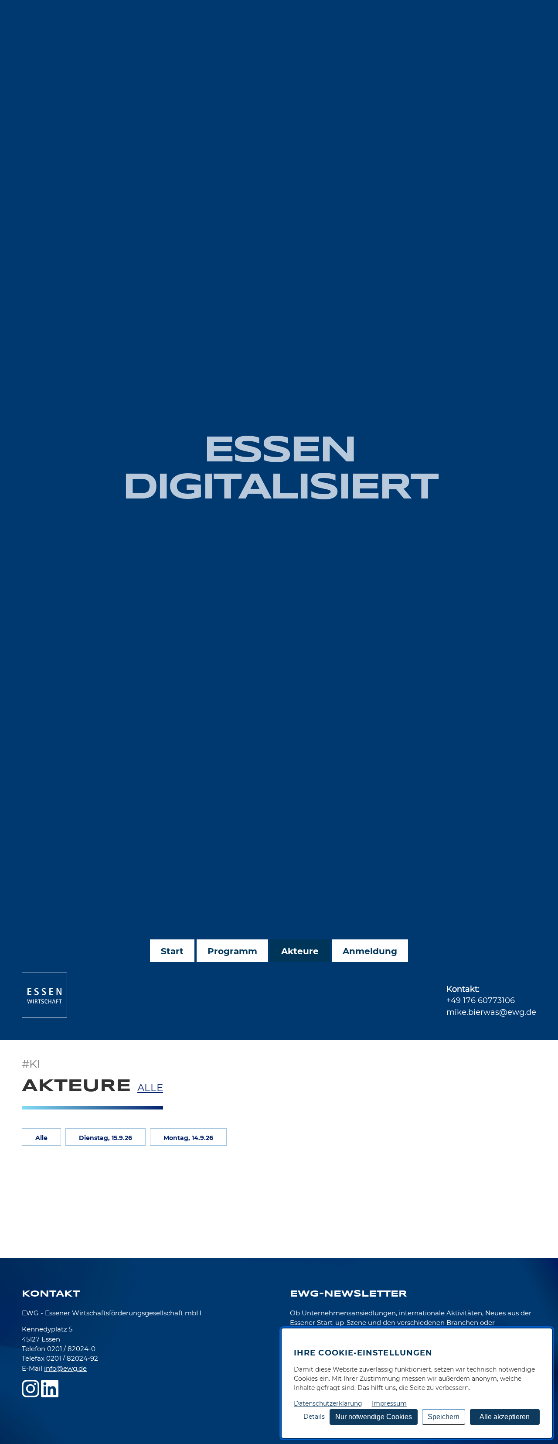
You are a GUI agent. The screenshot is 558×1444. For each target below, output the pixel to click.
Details (314, 1416)
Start (172, 951)
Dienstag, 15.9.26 (105, 1138)
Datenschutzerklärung (328, 1403)
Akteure (300, 951)
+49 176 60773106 (480, 1000)
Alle (41, 1138)
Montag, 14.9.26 (188, 1138)
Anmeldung (370, 951)
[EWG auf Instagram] (30, 1388)
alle (150, 1088)
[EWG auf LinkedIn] (49, 1388)
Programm (232, 951)
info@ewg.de (65, 1368)
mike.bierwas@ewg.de (491, 1012)
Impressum (389, 1403)
